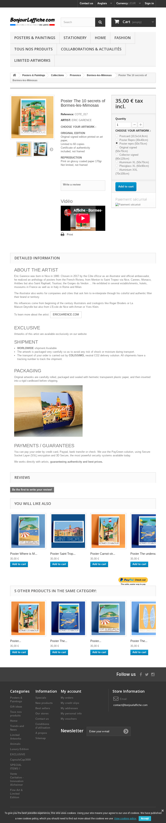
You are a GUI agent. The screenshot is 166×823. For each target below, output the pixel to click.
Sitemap (40, 738)
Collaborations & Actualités (91, 49)
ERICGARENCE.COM (66, 314)
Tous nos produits (33, 49)
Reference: (67, 114)
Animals (15, 743)
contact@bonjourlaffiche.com (130, 705)
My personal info (71, 713)
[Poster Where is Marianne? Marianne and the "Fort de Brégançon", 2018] (108, 618)
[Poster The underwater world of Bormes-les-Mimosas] (68, 618)
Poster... (15, 641)
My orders (67, 697)
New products (44, 703)
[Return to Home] (14, 75)
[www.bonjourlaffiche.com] (32, 21)
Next (51, 149)
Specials (40, 697)
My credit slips (70, 703)
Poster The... (58, 641)
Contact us (86, 3)
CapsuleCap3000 (20, 759)
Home (100, 37)
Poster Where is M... (23, 553)
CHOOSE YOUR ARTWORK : (133, 130)
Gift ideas (16, 706)
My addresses (69, 708)
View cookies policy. (125, 818)
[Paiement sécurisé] (133, 205)
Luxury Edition (19, 749)
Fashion (122, 37)
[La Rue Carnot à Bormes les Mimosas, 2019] (108, 531)
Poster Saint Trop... (63, 553)
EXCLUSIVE (17, 754)
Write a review (72, 184)
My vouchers (69, 718)
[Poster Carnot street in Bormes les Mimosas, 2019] (28, 618)
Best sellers (42, 708)
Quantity (120, 118)
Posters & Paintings (34, 37)
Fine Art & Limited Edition (16, 794)
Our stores (42, 713)
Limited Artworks (32, 60)
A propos (41, 733)
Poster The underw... (144, 553)
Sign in (149, 3)
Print (70, 234)
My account (71, 691)
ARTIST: (66, 120)
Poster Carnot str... (102, 553)
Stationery (75, 37)
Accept (145, 818)
